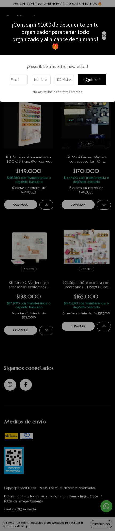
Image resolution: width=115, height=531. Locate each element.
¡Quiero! (92, 79)
